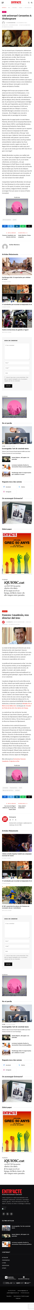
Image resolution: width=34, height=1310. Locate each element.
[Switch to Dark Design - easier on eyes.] (29, 2)
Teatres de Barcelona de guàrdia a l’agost (15, 330)
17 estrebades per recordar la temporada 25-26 (17, 304)
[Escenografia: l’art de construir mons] (17, 435)
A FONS (4, 1263)
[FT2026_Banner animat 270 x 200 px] (17, 214)
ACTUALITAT (5, 1257)
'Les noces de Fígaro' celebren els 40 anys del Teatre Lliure (9, 807)
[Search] (31, 3)
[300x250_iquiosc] (14, 600)
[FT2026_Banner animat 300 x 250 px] (14, 417)
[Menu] (3, 3)
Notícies (5, 611)
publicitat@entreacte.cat (13, 1292)
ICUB (20, 787)
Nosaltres (9, 1296)
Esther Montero (11, 22)
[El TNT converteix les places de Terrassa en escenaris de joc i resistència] (17, 895)
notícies (17, 790)
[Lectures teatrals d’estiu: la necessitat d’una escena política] (6, 467)
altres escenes (7, 219)
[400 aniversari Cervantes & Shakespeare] (17, 38)
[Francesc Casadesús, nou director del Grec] (17, 635)
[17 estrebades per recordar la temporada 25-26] (17, 293)
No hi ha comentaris (25, 24)
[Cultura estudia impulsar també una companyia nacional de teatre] (17, 843)
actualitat (5, 787)
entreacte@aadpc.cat (23, 1290)
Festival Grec (13, 787)
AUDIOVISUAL (5, 1265)
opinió (14, 219)
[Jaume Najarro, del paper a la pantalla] (6, 459)
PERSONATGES (6, 1260)
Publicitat (18, 1298)
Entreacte (10, 621)
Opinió (4, 11)
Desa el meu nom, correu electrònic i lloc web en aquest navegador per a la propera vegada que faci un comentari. (16, 379)
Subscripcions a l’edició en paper (21, 1296)
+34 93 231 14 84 (12, 1290)
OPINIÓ (4, 1268)
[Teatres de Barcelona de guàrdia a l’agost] (17, 319)
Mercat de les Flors (8, 790)
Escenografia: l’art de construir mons (15, 449)
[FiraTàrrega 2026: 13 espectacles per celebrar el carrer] (17, 266)
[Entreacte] (16, 2)
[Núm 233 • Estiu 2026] (17, 574)
